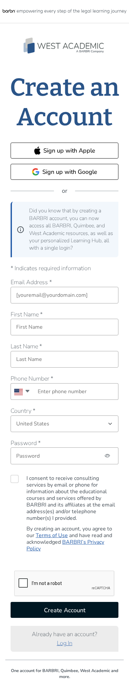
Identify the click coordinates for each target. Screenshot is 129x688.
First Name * (27, 314)
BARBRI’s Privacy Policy (65, 545)
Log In (64, 643)
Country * (23, 411)
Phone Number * (32, 379)
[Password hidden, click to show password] (107, 455)
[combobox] (22, 391)
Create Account (64, 610)
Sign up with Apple (69, 151)
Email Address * (31, 282)
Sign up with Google (69, 172)
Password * (26, 443)
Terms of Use (52, 535)
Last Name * (26, 346)
